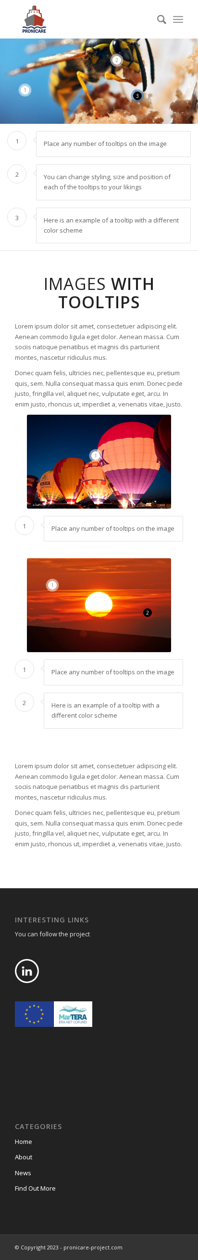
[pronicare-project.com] (82, 19)
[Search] (157, 19)
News (23, 1172)
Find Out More (35, 1188)
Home (23, 1141)
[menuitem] (157, 19)
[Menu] (178, 19)
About (23, 1157)
